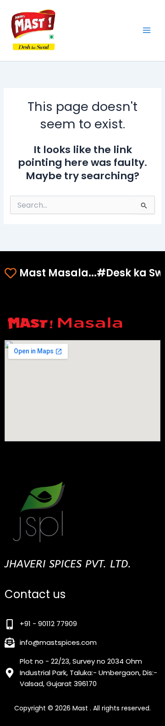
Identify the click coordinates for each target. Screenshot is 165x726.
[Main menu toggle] (147, 30)
